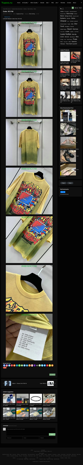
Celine (73, 18)
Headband (50, 454)
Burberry (63, 18)
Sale (47, 2)
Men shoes (79, 454)
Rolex (61, 41)
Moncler (67, 37)
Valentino (74, 41)
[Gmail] (32, 365)
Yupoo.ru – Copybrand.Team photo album (42, 461)
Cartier (68, 18)
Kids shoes (74, 454)
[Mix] (29, 365)
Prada (75, 39)
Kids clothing (68, 454)
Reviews (63, 2)
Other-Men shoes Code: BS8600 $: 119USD (9, 418)
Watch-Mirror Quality (66, 455)
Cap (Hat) (14, 454)
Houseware (54, 454)
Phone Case (30, 455)
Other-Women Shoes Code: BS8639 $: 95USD (49, 418)
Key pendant (63, 454)
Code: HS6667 (69, 132)
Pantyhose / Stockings (14, 455)
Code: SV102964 (69, 173)
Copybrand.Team (20, 13)
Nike (77, 37)
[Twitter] (9, 365)
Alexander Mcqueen (73, 11)
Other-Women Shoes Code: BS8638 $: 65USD (22, 418)
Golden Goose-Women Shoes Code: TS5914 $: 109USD (75, 88)
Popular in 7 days (42, 458)
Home (18, 2)
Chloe (68, 21)
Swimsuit (40, 455)
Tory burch (66, 41)
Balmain (75, 13)
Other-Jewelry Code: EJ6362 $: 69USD (36, 404)
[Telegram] (24, 365)
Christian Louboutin (74, 21)
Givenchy (72, 26)
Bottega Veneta (68, 16)
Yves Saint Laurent (71, 44)
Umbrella (52, 455)
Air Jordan (67, 11)
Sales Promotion (32, 458)
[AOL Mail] (37, 365)
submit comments (52, 435)
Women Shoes (73, 455)
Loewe (67, 31)
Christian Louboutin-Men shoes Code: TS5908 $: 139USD (75, 75)
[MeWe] (17, 365)
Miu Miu (74, 34)
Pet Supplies (25, 455)
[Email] (22, 365)
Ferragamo (67, 26)
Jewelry (58, 454)
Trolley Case (47, 455)
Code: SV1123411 (69, 159)
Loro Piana (76, 31)
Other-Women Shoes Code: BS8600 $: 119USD (36, 418)
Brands (42, 2)
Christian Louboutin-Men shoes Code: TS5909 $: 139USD (65, 75)
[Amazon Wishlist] (50, 365)
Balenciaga (70, 13)
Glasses (42, 454)
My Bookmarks (56, 458)
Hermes (75, 29)
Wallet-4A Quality (44, 451)
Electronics (38, 454)
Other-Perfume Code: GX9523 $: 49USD (22, 404)
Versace (62, 44)
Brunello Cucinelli (75, 16)
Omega (61, 39)
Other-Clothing (30, 8)
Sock (37, 455)
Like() (52, 374)
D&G (72, 24)
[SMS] (40, 365)
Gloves (45, 454)
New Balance (72, 36)
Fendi (62, 26)
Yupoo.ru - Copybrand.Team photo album (15, 8)
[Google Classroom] (47, 365)
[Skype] (42, 365)
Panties (8, 455)
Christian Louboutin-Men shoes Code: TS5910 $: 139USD (75, 61)
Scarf (34, 455)
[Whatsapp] (19, 365)
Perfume (20, 455)
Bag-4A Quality (37, 451)
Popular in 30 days (49, 458)
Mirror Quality (34, 2)
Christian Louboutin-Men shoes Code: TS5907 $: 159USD (65, 88)
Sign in (80, 7)
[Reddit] (14, 365)
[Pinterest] (12, 365)
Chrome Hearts (63, 24)
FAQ (52, 2)
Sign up (76, 7)
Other (5, 367)
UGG (69, 41)
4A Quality (25, 2)
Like (57, 2)
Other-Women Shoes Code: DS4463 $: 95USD (49, 404)
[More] (52, 365)
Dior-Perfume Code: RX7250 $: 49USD (69, 119)
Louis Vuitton (65, 34)
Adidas (62, 11)
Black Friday (26, 458)
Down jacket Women (31, 454)
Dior (75, 24)
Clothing (24, 8)
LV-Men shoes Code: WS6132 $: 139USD (64, 63)
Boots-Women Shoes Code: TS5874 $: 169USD (65, 101)
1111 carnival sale (20, 458)
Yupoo (63, 183)
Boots (62, 16)
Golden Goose (63, 29)
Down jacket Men (24, 454)
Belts (11, 454)
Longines (71, 31)
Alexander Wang (63, 13)
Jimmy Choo (62, 31)
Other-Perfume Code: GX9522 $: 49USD (9, 404)
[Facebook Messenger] (45, 365)
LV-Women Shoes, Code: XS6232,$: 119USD (69, 146)
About (74, 2)
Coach (69, 24)
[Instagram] (7, 365)
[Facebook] (4, 365)
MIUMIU (62, 36)
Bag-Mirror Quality (5, 454)
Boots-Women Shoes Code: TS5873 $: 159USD (75, 101)
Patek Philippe (69, 39)
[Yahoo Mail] (34, 365)
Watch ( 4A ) (50, 451)
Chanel (63, 21)
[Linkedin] (27, 365)
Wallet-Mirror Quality (58, 455)
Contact (69, 2)
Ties (44, 455)
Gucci (69, 29)
